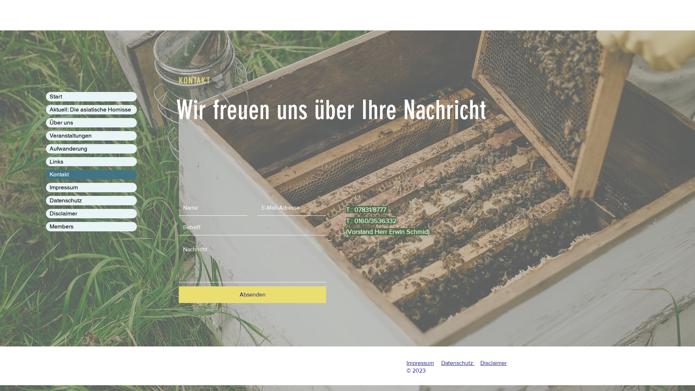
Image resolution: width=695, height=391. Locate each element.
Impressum (64, 187)
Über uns (61, 122)
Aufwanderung (68, 148)
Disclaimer (63, 213)
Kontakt (59, 174)
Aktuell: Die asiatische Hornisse (90, 109)
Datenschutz (66, 200)
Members (61, 226)
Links (56, 161)
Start (56, 96)
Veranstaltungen (71, 135)
